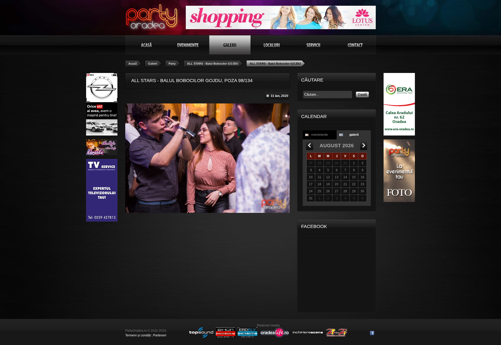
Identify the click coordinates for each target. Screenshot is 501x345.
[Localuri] (271, 44)
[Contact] (355, 44)
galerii (354, 135)
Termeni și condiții (138, 335)
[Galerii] (229, 44)
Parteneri (159, 335)
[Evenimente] (188, 44)
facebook (372, 333)
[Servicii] (313, 44)
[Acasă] (146, 44)
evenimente (319, 135)
